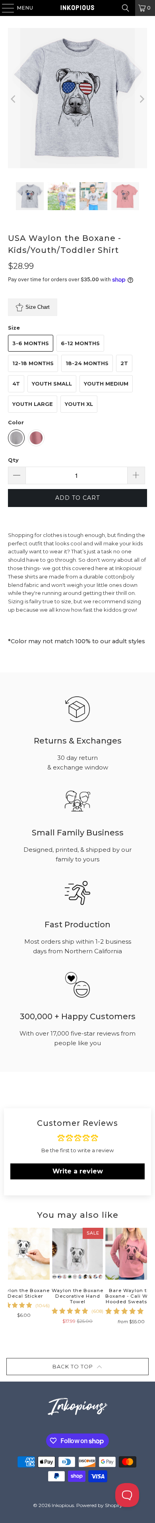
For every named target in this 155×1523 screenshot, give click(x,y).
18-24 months (87, 363)
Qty (13, 460)
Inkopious (63, 1505)
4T (16, 383)
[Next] (141, 99)
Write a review (77, 1171)
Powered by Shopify (99, 1505)
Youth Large (32, 404)
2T (124, 363)
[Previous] (14, 99)
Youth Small (52, 383)
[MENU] (4, 8)
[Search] (125, 8)
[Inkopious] (77, 8)
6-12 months (80, 343)
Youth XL (79, 404)
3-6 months (30, 343)
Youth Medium (106, 383)
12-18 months (33, 363)
